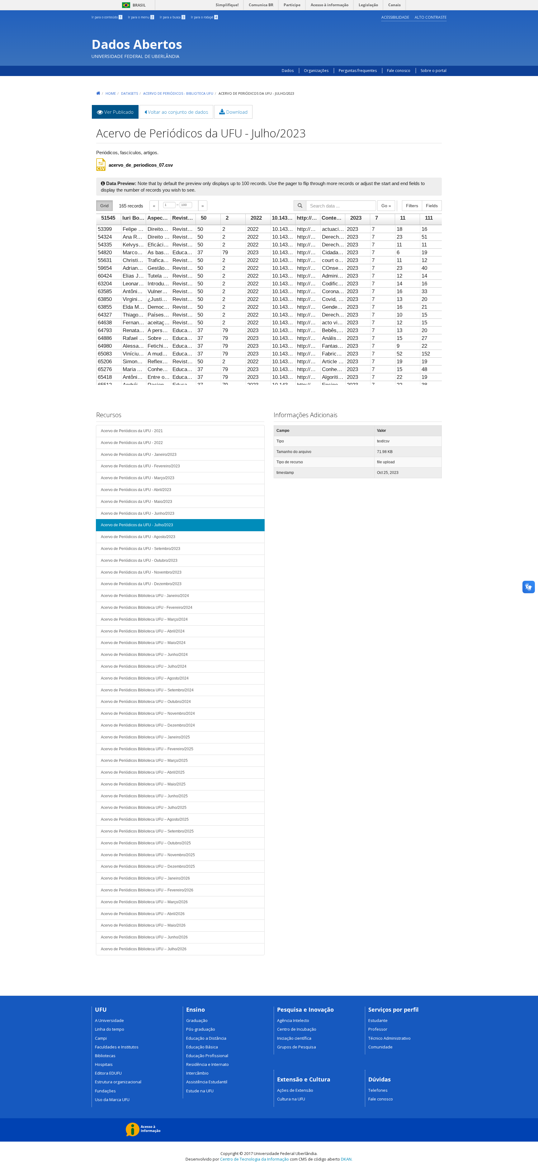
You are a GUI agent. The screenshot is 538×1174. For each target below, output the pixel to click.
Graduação (197, 1020)
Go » (386, 205)
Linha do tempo (109, 1029)
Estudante (378, 1020)
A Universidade (109, 1020)
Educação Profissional (207, 1055)
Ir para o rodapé (204, 17)
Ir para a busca (172, 17)
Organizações (316, 70)
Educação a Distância (206, 1038)
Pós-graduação (200, 1029)
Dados (288, 70)
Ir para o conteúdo (106, 17)
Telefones (378, 1090)
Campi (101, 1038)
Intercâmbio (197, 1073)
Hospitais (104, 1064)
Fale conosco (398, 70)
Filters (412, 205)
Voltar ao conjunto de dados (177, 112)
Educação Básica (202, 1047)
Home (111, 93)
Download (236, 112)
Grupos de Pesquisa (296, 1047)
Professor (377, 1029)
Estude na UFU (200, 1091)
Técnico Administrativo (389, 1038)
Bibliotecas (105, 1055)
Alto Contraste (430, 17)
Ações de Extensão (295, 1090)
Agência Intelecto (293, 1020)
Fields (432, 205)
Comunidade (380, 1047)
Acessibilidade (395, 17)
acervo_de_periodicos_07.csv (141, 165)
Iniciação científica (294, 1038)
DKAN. (346, 1159)
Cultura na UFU (291, 1099)
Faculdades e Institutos (117, 1047)
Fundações (105, 1091)
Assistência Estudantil (206, 1082)
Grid (104, 205)
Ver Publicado (121, 114)
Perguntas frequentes (358, 70)
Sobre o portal (433, 70)
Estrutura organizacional (118, 1082)
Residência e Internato (207, 1064)
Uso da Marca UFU (112, 1099)
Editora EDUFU (108, 1073)
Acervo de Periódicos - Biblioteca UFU (178, 93)
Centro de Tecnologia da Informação (254, 1159)
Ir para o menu (140, 17)
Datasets (129, 93)
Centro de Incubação (296, 1029)
